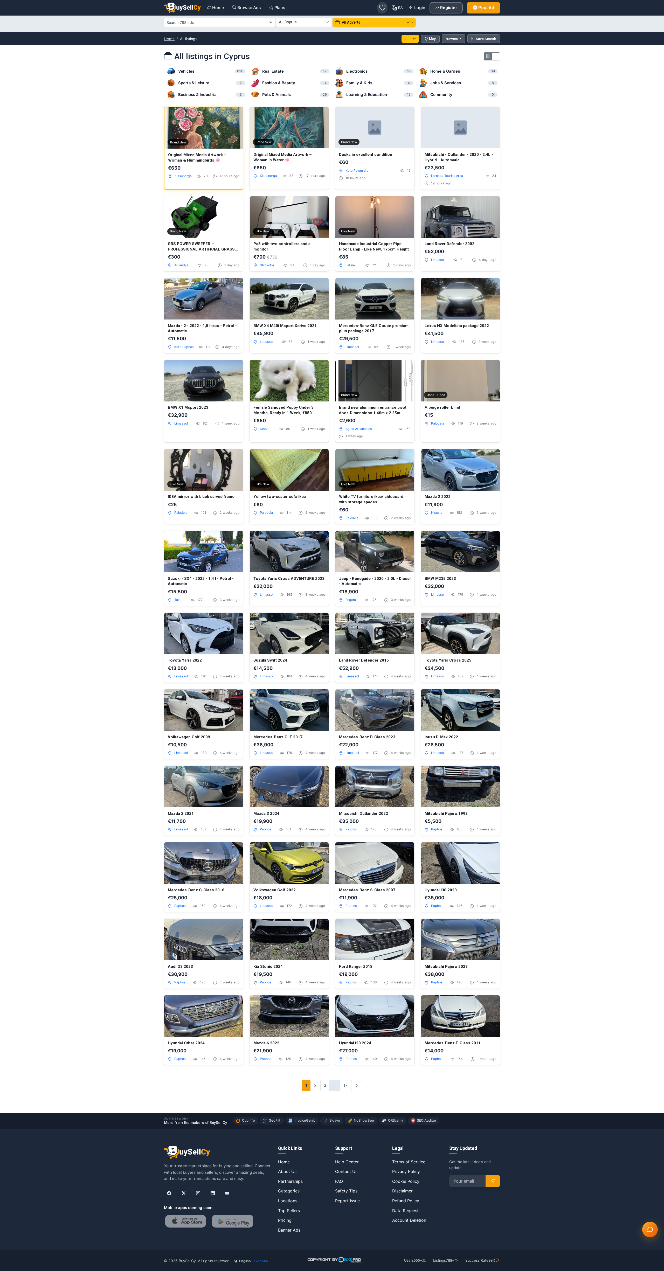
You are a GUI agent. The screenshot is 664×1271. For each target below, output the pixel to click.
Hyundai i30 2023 (441, 890)
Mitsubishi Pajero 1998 (446, 813)
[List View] (496, 56)
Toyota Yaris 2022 (185, 660)
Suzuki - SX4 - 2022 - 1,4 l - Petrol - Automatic (201, 581)
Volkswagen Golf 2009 (189, 737)
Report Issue (347, 1200)
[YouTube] (227, 1193)
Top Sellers (289, 1210)
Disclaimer (402, 1190)
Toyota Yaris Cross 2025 (448, 660)
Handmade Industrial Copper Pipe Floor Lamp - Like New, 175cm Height (374, 246)
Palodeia (437, 423)
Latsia (350, 265)
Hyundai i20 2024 (355, 1043)
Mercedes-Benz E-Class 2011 (453, 1043)
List (413, 39)
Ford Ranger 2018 (355, 966)
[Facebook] (169, 1193)
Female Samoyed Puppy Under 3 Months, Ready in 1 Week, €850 (283, 410)
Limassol (438, 260)
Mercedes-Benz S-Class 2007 (367, 890)
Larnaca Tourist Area (447, 176)
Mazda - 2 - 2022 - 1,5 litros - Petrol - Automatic (202, 328)
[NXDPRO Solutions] (334, 1259)
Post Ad (486, 7)
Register (448, 7)
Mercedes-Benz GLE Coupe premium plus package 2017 (374, 328)
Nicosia (436, 513)
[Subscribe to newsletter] (493, 1181)
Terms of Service (408, 1161)
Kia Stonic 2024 (268, 966)
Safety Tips (346, 1190)
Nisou (264, 429)
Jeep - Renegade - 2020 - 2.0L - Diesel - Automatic (375, 581)
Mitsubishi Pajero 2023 (446, 966)
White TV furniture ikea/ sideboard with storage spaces (371, 499)
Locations (287, 1200)
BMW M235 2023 (440, 578)
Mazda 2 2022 (438, 496)
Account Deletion (409, 1220)
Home (169, 39)
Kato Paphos (184, 347)
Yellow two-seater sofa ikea (279, 496)
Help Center (347, 1161)
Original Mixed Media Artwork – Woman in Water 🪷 (282, 157)
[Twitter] (183, 1193)
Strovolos (267, 265)
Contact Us (346, 1171)
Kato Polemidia (356, 170)
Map (432, 39)
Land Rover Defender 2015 (364, 660)
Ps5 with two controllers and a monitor (281, 246)
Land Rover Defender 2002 (449, 243)
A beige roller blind (442, 407)
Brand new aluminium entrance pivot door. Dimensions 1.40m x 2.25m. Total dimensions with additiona (372, 410)
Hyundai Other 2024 (186, 1043)
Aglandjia (181, 265)
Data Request (405, 1210)
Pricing (285, 1220)
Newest (452, 39)
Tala (177, 600)
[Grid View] (488, 56)
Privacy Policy (406, 1171)
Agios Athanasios (358, 429)
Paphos (265, 829)
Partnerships (290, 1181)
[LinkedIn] (213, 1193)
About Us (287, 1171)
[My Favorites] (382, 7)
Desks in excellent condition (365, 154)
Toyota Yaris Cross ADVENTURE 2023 (288, 578)
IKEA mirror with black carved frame (201, 496)
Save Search (486, 39)
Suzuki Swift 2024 (270, 660)
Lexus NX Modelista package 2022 (457, 325)
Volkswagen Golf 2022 (274, 890)
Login (419, 7)
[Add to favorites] (233, 116)
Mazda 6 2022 (266, 1043)
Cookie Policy (405, 1181)
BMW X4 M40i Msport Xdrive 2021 (285, 325)
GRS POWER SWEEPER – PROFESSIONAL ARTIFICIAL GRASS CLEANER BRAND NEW (201, 246)
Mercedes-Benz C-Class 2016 (196, 890)
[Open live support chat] (650, 1229)
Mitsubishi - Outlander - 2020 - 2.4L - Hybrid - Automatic (459, 157)
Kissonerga (183, 176)
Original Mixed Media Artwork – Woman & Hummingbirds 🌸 (197, 157)
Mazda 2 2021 (181, 813)
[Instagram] (198, 1193)
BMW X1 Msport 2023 (188, 407)
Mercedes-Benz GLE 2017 (277, 737)
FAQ (339, 1181)
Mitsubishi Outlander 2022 (363, 813)
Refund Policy (405, 1200)
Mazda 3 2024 (266, 813)
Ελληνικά (261, 1261)
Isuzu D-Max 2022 (441, 737)
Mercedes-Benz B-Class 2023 (367, 737)
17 (345, 1085)
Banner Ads (289, 1230)
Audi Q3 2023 (180, 966)
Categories (289, 1190)
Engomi (351, 600)
